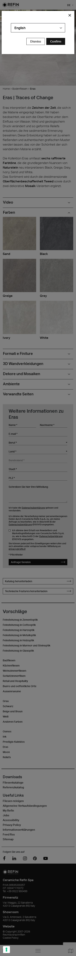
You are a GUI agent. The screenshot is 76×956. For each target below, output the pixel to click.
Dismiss (35, 41)
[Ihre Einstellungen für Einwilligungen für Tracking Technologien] (6, 949)
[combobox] (38, 27)
